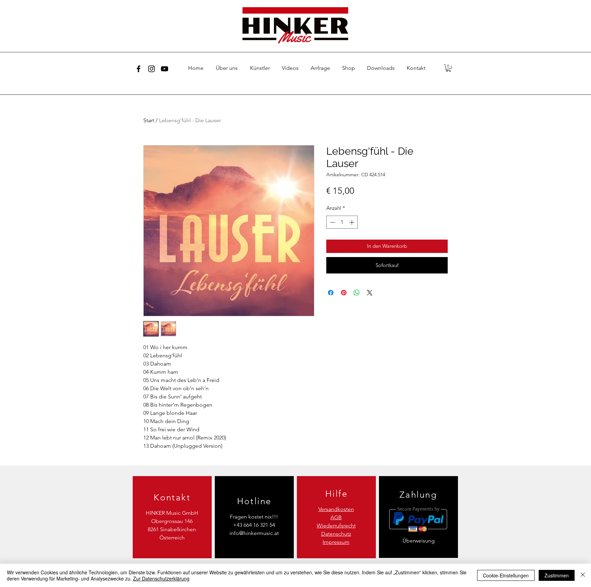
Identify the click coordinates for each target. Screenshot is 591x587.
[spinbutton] (342, 222)
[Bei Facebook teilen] (331, 293)
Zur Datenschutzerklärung (161, 578)
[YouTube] (164, 68)
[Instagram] (151, 68)
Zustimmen (556, 575)
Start (148, 120)
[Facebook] (138, 68)
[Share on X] (370, 293)
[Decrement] (332, 222)
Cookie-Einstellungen (506, 575)
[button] (448, 68)
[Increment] (352, 222)
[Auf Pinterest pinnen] (344, 293)
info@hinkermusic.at (254, 533)
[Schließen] (583, 575)
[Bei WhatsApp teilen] (357, 293)
